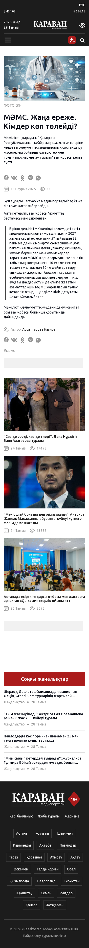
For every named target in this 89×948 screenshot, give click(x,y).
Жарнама (72, 816)
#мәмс (9, 351)
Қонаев (32, 905)
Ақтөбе (45, 845)
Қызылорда (19, 881)
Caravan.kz (31, 201)
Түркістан (72, 881)
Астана (21, 833)
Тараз (13, 857)
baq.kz (72, 201)
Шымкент (65, 833)
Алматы (42, 833)
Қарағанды (22, 845)
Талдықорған (48, 869)
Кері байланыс (21, 816)
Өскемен (21, 869)
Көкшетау (24, 893)
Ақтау (75, 857)
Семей (46, 893)
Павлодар (68, 845)
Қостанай (34, 857)
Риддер (66, 893)
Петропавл (46, 881)
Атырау (56, 857)
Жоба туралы (49, 816)
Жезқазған (55, 905)
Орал (71, 869)
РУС (82, 5)
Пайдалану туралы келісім (44, 936)
